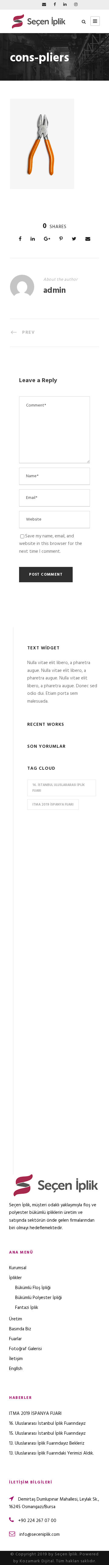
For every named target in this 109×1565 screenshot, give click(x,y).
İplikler (15, 1278)
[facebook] (55, 5)
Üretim (15, 1319)
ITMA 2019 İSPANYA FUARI (53, 804)
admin (54, 291)
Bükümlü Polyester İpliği (38, 1297)
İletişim (16, 1358)
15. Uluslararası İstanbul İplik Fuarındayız (47, 1433)
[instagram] (76, 5)
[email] (44, 5)
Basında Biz (20, 1329)
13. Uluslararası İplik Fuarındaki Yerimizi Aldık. (51, 1453)
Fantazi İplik (26, 1307)
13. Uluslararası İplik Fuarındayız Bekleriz (46, 1443)
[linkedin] (65, 5)
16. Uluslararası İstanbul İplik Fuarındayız (47, 1423)
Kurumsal (17, 1268)
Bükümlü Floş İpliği (33, 1287)
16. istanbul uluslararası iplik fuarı (58, 787)
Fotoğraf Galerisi (25, 1349)
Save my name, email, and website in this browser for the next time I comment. (50, 544)
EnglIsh (15, 1368)
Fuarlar (15, 1339)
